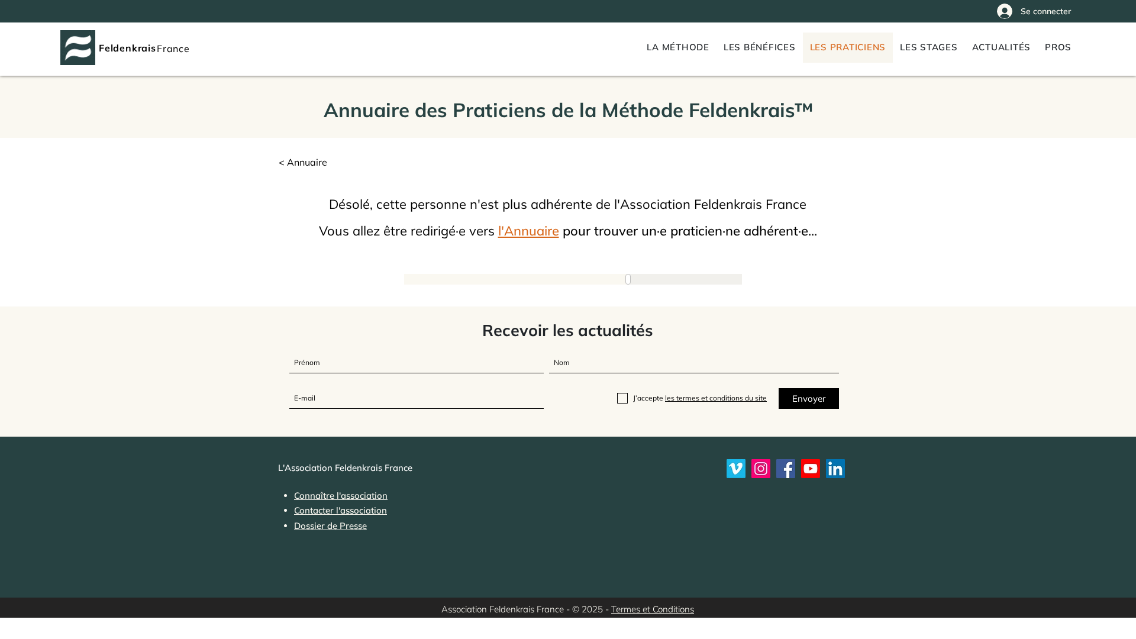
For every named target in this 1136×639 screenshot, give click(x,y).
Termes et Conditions (652, 609)
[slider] (638, 279)
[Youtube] (810, 468)
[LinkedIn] (835, 468)
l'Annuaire (528, 230)
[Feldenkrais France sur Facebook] (785, 468)
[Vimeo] (736, 468)
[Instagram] (760, 468)
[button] (1058, 48)
